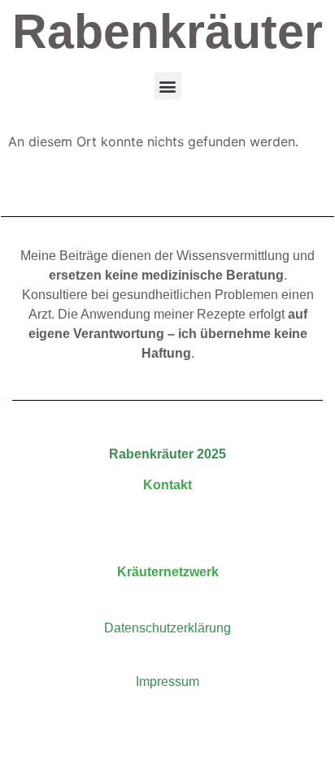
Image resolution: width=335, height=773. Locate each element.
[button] (167, 85)
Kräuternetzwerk (168, 572)
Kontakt (167, 485)
